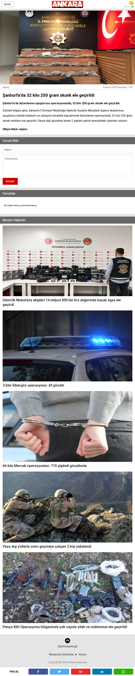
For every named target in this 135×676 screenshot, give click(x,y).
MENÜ (7, 4)
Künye (82, 654)
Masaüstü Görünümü (61, 654)
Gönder (10, 181)
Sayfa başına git (67, 646)
